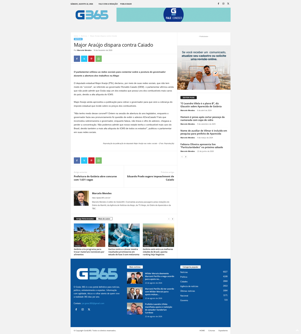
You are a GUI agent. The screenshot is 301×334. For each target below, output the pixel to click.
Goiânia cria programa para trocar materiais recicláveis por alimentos (89, 252)
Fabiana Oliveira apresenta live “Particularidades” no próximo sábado (201, 146)
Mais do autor (104, 218)
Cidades (78, 246)
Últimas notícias (187, 291)
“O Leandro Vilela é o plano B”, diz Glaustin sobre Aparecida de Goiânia (201, 105)
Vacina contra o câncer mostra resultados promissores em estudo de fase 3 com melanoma (123, 252)
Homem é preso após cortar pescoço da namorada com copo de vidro (202, 118)
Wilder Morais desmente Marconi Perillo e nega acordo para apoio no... (159, 276)
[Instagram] (223, 4)
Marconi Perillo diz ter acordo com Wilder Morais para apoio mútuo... (159, 291)
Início (76, 36)
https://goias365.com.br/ (101, 198)
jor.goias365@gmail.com (93, 303)
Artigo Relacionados (85, 218)
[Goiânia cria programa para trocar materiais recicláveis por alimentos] (89, 235)
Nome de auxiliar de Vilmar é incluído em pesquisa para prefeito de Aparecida (203, 132)
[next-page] (172, 218)
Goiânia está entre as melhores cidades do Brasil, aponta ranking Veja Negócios (158, 252)
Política (183, 277)
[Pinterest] (91, 59)
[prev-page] (168, 218)
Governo (184, 300)
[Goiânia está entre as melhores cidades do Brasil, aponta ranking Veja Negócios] (158, 235)
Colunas (211, 330)
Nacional (184, 296)
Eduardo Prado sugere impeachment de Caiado (150, 178)
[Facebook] (218, 4)
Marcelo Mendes (84, 50)
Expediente (223, 330)
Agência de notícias (189, 286)
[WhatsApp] (98, 59)
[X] (228, 4)
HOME (202, 330)
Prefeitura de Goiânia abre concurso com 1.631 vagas (95, 178)
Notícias (84, 36)
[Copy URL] (106, 59)
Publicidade (126, 4)
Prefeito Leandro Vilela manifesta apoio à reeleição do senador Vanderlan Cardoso (158, 308)
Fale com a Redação (108, 4)
